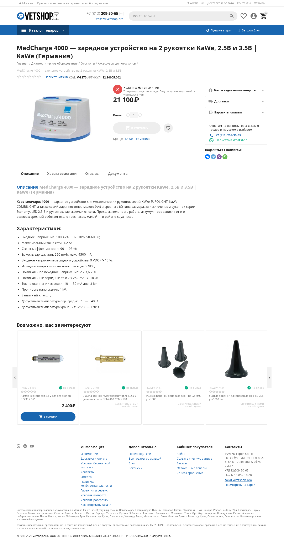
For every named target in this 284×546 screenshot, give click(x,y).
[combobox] (183, 16)
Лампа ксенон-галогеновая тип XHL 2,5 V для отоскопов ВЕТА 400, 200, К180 (109, 397)
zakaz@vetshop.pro (109, 19)
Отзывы (259, 3)
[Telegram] (213, 156)
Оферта (86, 477)
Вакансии (135, 468)
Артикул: (94, 77)
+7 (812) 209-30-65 (228, 135)
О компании (195, 3)
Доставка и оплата (220, 3)
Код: (72, 77)
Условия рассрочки (95, 500)
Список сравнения (190, 473)
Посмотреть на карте (240, 485)
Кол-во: (118, 115)
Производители (140, 454)
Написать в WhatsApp (231, 140)
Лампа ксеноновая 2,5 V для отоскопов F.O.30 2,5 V (46, 397)
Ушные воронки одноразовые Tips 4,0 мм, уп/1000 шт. (236, 397)
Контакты (244, 3)
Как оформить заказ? (96, 505)
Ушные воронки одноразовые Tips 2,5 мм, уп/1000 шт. (173, 397)
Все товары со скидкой (145, 458)
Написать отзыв (56, 77)
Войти (181, 454)
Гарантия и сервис (94, 490)
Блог (132, 463)
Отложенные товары (192, 468)
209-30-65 (102, 13)
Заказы (182, 463)
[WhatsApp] (224, 156)
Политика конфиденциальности (96, 484)
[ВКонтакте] (207, 156)
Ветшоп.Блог (251, 30)
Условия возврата (93, 495)
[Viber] (219, 156)
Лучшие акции (221, 30)
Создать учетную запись (194, 458)
